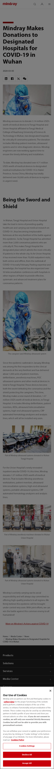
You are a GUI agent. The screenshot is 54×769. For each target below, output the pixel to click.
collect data (9, 702)
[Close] (50, 690)
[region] (27, 728)
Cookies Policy (17, 740)
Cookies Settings (27, 746)
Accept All (27, 763)
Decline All (27, 755)
